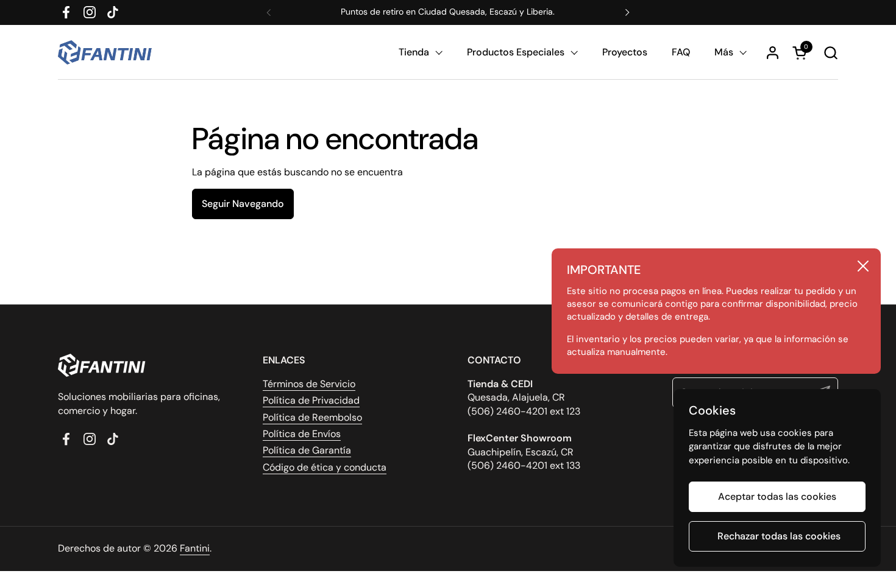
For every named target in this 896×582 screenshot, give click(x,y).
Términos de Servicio (309, 383)
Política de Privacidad (311, 400)
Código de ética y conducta (324, 467)
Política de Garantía (307, 450)
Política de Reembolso (312, 417)
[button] (830, 52)
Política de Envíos (302, 433)
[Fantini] (107, 52)
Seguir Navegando (243, 203)
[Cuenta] (772, 52)
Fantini (195, 548)
